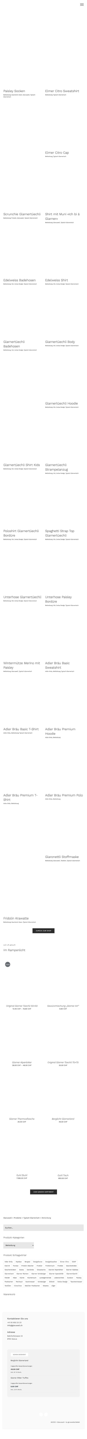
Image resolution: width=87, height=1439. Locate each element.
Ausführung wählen (16, 981)
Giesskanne (41, 1270)
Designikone (37, 1262)
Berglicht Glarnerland (63, 1118)
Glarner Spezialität (56, 1274)
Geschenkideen (10, 1270)
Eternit (7, 1266)
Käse (15, 1278)
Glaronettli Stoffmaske (62, 857)
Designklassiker (51, 1262)
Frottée (60, 1266)
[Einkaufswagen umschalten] (76, 4)
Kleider (7, 1278)
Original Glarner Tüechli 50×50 (21, 1006)
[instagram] (41, 1414)
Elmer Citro (64, 1262)
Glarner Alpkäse (72, 1270)
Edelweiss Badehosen (19, 280)
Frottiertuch (49, 1266)
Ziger (53, 1286)
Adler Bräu (48, 671)
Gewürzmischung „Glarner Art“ (63, 1006)
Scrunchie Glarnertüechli (22, 214)
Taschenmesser (76, 1282)
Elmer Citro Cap (57, 152)
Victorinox (18, 1286)
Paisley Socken (14, 91)
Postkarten (9, 1282)
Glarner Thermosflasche (21, 1118)
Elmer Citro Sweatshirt (62, 91)
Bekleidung (7, 95)
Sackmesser (30, 1282)
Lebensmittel (59, 1278)
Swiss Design (18, 284)
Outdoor (70, 1278)
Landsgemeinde (45, 1278)
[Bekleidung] (22, 63)
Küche (22, 1278)
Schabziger (42, 1282)
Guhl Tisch (63, 1175)
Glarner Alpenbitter (22, 1062)
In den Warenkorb (57, 981)
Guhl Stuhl (21, 1175)
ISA (12, 284)
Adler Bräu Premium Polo (64, 795)
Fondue (15, 1266)
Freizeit (13, 218)
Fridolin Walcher (27, 1266)
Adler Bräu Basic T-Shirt (21, 729)
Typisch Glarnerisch (59, 95)
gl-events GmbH (74, 1422)
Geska (21, 1270)
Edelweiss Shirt (56, 280)
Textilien (63, 860)
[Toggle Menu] (82, 5)
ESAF (74, 1262)
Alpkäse (19, 1262)
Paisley (78, 1278)
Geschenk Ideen (16, 95)
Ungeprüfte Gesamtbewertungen (21, 1366)
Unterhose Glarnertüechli (22, 597)
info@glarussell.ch (14, 1325)
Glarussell (26, 95)
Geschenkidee (71, 1266)
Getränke (30, 1270)
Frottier (39, 1266)
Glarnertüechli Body (60, 342)
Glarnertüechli (71, 1274)
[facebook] (46, 1414)
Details (33, 981)
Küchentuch (31, 1278)
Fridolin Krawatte (16, 918)
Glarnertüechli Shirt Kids (21, 465)
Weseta (45, 1286)
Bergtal (27, 1262)
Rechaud (19, 1282)
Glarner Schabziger (38, 1274)
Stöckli (51, 1282)
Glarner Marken (22, 1274)
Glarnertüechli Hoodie (61, 403)
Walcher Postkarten (32, 1286)
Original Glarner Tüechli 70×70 (63, 1062)
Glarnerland (9, 1274)
